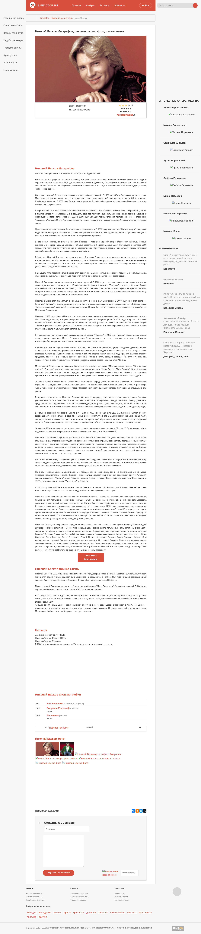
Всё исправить (55, 703)
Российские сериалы (79, 894)
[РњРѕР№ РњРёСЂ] (141, 811)
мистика (103, 912)
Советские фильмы (34, 897)
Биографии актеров (57, 927)
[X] (144, 811)
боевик (57, 912)
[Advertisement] (90, 139)
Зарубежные (10, 62)
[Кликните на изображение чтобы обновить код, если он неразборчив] (111, 873)
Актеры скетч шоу (122, 900)
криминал (78, 912)
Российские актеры (13, 18)
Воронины (53, 715)
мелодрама (45, 912)
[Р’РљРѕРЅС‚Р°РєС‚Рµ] (133, 811)
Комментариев (125, 114)
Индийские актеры (13, 40)
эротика (43, 916)
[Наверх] (177, 891)
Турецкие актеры (12, 47)
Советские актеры (13, 25)
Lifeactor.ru (75, 927)
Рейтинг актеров (121, 897)
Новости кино (10, 70)
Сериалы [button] (74, 889)
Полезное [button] (119, 889)
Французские (10, 55)
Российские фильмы (34, 894)
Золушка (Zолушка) (58, 708)
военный (131, 912)
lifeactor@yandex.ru (103, 927)
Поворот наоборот (59, 727)
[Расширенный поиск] (190, 5)
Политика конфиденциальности (134, 927)
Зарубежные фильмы (35, 900)
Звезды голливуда (13, 33)
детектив (91, 912)
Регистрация (120, 894)
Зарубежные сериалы (79, 897)
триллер (31, 916)
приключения (117, 912)
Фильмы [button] (30, 889)
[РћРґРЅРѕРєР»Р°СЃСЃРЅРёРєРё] (137, 811)
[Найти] (195, 5)
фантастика (145, 912)
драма (67, 912)
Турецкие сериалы (78, 900)
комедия (31, 912)
